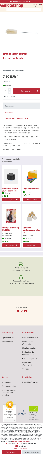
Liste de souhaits (10, 97)
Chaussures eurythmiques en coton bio (31, 230)
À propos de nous (8, 338)
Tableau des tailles (9, 386)
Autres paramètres (21, 448)
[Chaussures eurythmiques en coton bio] (32, 216)
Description (9, 106)
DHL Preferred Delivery (28, 443)
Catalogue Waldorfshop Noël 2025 (10, 229)
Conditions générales (30, 358)
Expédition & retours (30, 382)
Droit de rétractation (30, 338)
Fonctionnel (22, 446)
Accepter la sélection (32, 452)
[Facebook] (17, 311)
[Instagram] (21, 311)
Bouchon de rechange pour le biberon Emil (10, 190)
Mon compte (6, 382)
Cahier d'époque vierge (31, 188)
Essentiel (12, 443)
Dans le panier (25, 91)
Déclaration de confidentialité (20, 441)
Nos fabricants (7, 342)
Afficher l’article (32, 200)
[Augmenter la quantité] (9, 89)
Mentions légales (28, 348)
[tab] (21, 106)
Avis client (9, 112)
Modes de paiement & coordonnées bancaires (9, 392)
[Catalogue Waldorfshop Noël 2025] (11, 216)
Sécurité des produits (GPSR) (16, 119)
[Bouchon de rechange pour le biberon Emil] (11, 176)
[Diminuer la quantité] (9, 92)
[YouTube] (25, 311)
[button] (2, 10)
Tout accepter (11, 452)
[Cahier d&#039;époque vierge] (32, 176)
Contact (25, 369)
